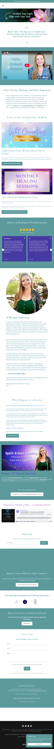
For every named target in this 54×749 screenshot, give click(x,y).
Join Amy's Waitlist (12, 435)
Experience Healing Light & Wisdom (12, 163)
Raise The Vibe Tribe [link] (22, 736)
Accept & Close (39, 744)
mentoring (39, 105)
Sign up (44, 542)
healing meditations (28, 105)
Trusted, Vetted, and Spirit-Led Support (27, 584)
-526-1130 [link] (32, 701)
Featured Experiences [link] (15, 734)
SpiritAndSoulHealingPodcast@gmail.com (36, 690)
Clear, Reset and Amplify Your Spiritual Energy (14, 211)
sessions (15, 105)
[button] (3, 5)
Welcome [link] (7, 734)
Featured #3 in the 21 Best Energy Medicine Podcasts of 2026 (27, 494)
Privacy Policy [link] (31, 673)
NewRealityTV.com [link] (25, 734)
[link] (23, 726)
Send (27, 668)
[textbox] (22, 543)
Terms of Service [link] (37, 673)
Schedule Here (27, 623)
